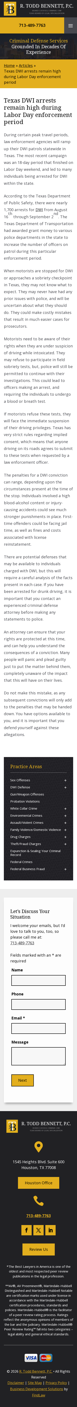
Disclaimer (15, 1382)
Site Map (35, 1382)
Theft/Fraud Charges (25, 844)
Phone (17, 994)
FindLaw (38, 1395)
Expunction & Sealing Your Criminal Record (35, 853)
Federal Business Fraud (27, 869)
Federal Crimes (21, 862)
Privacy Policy (56, 1382)
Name (17, 969)
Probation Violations (25, 801)
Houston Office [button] (38, 1182)
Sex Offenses (20, 780)
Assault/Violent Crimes (26, 822)
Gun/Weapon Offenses (27, 794)
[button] (70, 25)
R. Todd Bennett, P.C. (35, 1371)
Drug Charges (20, 837)
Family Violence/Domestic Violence (35, 829)
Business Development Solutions (36, 1389)
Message (19, 1042)
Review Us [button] (38, 1249)
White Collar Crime (23, 808)
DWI (39, 209)
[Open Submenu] (65, 780)
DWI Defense (20, 787)
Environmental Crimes (26, 815)
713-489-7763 (32, 25)
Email (18, 1018)
